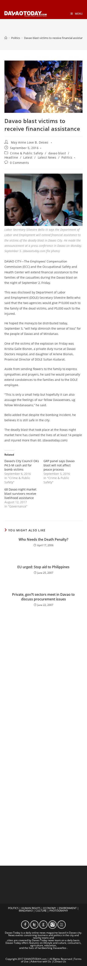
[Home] (5, 38)
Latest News (47, 157)
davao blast (57, 153)
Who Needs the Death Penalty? (43, 539)
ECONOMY (49, 908)
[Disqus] (43, 671)
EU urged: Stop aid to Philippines (43, 567)
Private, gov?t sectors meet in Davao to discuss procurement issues (43, 596)
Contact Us (59, 961)
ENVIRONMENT (68, 908)
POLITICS (13, 908)
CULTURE (41, 910)
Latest (28, 157)
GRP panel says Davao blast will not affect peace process (59, 465)
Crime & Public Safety (26, 153)
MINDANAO (26, 910)
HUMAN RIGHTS (31, 908)
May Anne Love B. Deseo (29, 142)
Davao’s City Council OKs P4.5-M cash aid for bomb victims (21, 465)
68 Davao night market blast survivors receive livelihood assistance (20, 493)
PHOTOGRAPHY (58, 910)
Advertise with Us (41, 961)
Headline (11, 157)
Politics (66, 157)
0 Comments (19, 163)
